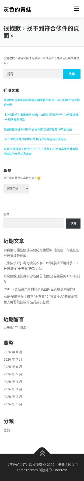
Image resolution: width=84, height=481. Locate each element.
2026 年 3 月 (13, 389)
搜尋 (6, 214)
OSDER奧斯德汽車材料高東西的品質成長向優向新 (35, 139)
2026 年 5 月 (13, 374)
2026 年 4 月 (13, 381)
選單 (75, 9)
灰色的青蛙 (18, 9)
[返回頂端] (42, 453)
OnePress (60, 470)
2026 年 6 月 (13, 366)
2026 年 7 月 (13, 359)
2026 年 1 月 (13, 404)
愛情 (7, 430)
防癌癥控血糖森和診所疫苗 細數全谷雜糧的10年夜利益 (38, 129)
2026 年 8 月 (13, 352)
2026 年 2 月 (13, 396)
